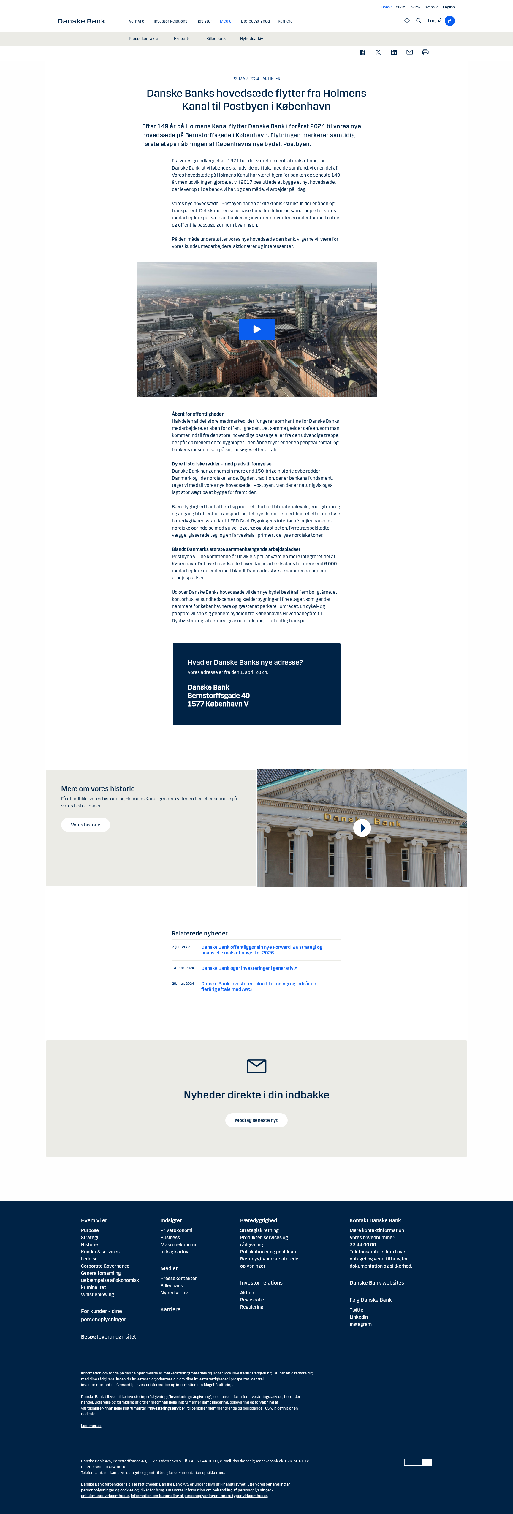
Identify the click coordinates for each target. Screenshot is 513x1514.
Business (170, 1237)
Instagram (361, 1324)
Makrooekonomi (178, 1244)
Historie (89, 1244)
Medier (169, 1268)
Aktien (247, 1293)
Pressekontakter (179, 1278)
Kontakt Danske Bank (375, 1220)
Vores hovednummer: (372, 1237)
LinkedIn (359, 1317)
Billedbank (172, 1285)
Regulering (251, 1307)
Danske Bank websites (377, 1282)
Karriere (170, 1309)
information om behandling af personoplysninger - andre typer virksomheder (199, 1496)
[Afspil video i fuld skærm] (362, 828)
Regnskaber (253, 1300)
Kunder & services (100, 1252)
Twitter (357, 1310)
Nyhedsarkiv (174, 1293)
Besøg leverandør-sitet (108, 1337)
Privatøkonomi (176, 1230)
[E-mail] (409, 53)
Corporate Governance (105, 1266)
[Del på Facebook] (362, 53)
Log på (435, 20)
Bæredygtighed (258, 1220)
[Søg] (419, 21)
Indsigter (171, 1220)
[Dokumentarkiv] (407, 21)
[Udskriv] (425, 53)
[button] (257, 329)
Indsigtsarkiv (175, 1252)
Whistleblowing (97, 1294)
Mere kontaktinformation (377, 1230)
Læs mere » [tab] (91, 1425)
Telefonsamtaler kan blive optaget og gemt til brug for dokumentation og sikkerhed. (381, 1259)
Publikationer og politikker (268, 1252)
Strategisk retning (259, 1230)
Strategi (89, 1237)
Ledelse (89, 1259)
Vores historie (85, 825)
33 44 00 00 (363, 1244)
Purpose (90, 1230)
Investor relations (261, 1282)
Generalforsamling (101, 1273)
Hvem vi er (94, 1220)
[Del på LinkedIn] (394, 53)
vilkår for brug (152, 1490)
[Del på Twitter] (378, 53)
